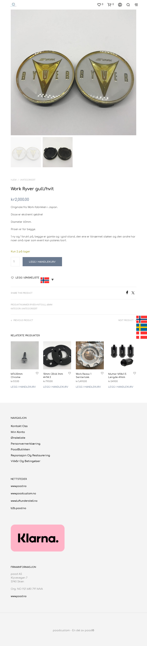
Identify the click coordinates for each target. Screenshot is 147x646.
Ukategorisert (27, 180)
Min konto (18, 432)
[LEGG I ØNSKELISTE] (37, 373)
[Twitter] (134, 293)
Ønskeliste (18, 437)
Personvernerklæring (25, 443)
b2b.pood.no (18, 508)
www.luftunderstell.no (24, 501)
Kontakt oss (19, 426)
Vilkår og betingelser (25, 461)
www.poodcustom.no (23, 493)
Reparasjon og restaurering (30, 455)
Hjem (13, 180)
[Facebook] (128, 293)
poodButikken (20, 449)
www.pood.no (19, 486)
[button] (100, 4)
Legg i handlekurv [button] (23, 387)
